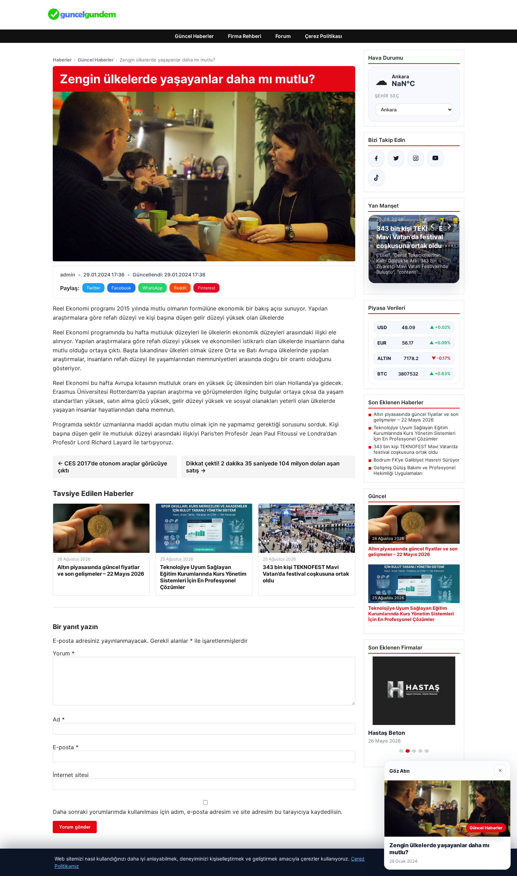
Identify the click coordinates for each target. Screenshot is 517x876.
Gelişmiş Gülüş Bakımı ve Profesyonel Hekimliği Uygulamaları (414, 470)
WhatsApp (152, 287)
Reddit (180, 287)
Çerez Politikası (323, 36)
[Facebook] (376, 158)
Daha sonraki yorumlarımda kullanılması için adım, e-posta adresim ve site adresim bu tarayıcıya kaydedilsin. (197, 811)
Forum (283, 36)
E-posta (65, 747)
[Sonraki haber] (448, 226)
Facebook (121, 287)
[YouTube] (435, 158)
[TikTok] (376, 178)
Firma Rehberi (244, 36)
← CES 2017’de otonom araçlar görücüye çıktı (112, 467)
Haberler (62, 60)
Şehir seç (387, 95)
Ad (59, 719)
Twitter (93, 287)
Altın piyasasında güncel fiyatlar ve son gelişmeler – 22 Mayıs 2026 (416, 417)
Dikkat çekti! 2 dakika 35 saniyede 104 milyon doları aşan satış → (263, 467)
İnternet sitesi (71, 774)
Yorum (64, 653)
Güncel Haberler (194, 36)
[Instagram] (416, 158)
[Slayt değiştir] (401, 751)
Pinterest (206, 287)
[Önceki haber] (433, 226)
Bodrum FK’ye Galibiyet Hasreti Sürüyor (417, 460)
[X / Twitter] (396, 158)
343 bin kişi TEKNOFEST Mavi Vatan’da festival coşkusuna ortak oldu (416, 449)
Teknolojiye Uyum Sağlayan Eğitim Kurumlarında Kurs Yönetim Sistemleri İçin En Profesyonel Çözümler (414, 433)
